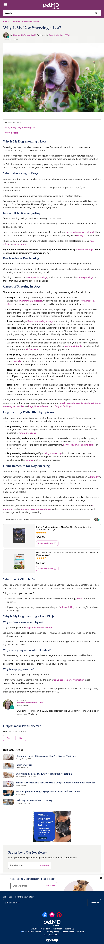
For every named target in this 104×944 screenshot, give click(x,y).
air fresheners (33, 349)
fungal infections (27, 432)
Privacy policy (53, 931)
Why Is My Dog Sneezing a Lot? (21, 127)
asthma (29, 459)
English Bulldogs (63, 406)
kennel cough (70, 444)
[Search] (96, 13)
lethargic (80, 235)
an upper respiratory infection (69, 679)
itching (63, 607)
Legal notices (68, 931)
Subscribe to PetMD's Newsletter (18, 896)
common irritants (73, 346)
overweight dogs (84, 277)
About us (34, 929)
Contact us (58, 929)
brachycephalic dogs (36, 277)
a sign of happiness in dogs (38, 627)
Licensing (69, 929)
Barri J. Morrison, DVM (59, 35)
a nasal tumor (19, 244)
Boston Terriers (41, 406)
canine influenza (86, 444)
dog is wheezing (53, 453)
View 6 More (12, 133)
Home (6, 21)
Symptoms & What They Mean (25, 21)
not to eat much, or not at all (80, 232)
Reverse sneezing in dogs (40, 321)
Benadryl (94, 476)
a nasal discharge (84, 249)
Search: (8, 13)
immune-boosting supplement (36, 508)
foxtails (17, 361)
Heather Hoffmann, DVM (24, 35)
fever (79, 598)
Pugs (30, 406)
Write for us (45, 929)
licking (71, 607)
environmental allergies (30, 300)
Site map (80, 931)
